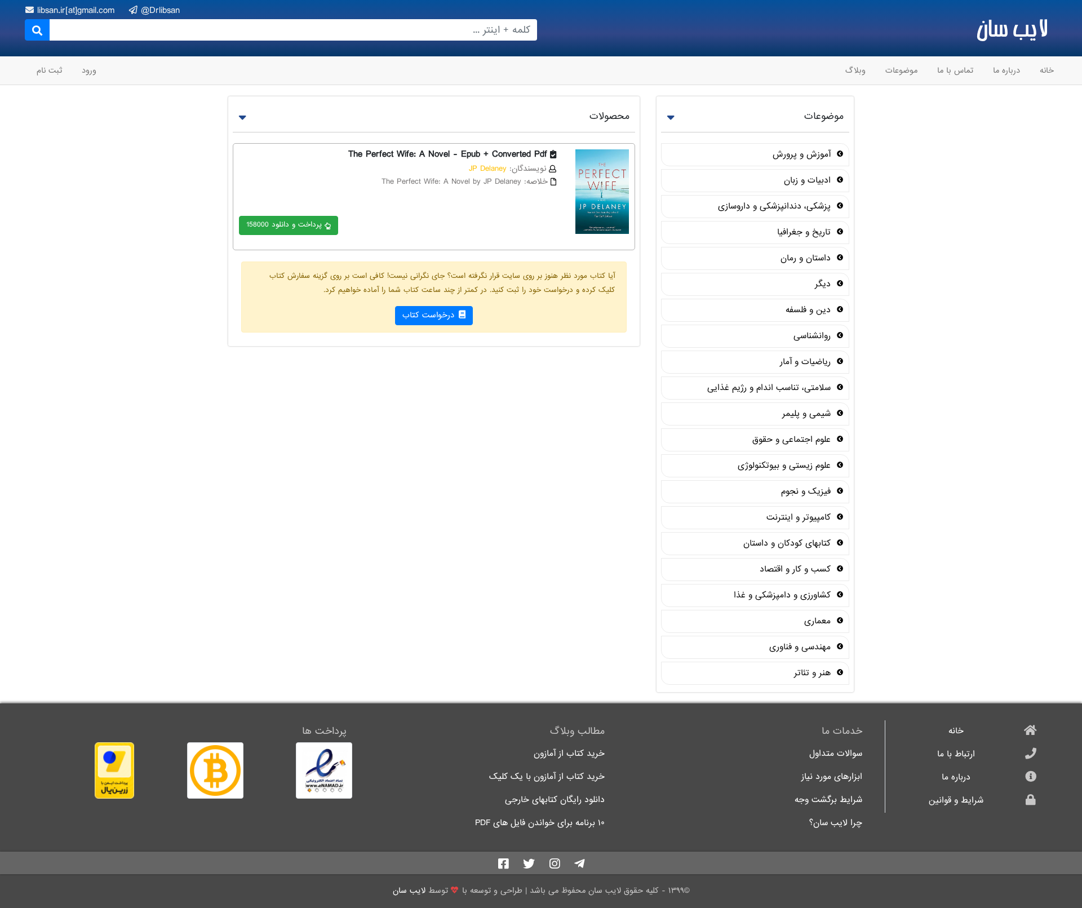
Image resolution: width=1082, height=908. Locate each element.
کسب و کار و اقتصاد (796, 569)
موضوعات (901, 70)
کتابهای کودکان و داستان (788, 543)
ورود (89, 70)
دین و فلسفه (809, 310)
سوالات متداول (835, 754)
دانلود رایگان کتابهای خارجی (555, 800)
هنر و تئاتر (813, 673)
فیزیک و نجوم (807, 491)
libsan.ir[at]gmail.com (77, 10)
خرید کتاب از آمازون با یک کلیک (547, 777)
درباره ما (1006, 70)
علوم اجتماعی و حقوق (792, 439)
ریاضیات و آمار (806, 362)
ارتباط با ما (956, 754)
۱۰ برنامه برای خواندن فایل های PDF (540, 823)
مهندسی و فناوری (801, 647)
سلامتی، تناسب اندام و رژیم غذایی (770, 388)
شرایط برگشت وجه (828, 800)
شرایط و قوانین (956, 801)
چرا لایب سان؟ (835, 823)
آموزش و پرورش (803, 154)
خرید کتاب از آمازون (569, 754)
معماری (818, 621)
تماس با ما (955, 70)
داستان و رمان (807, 258)
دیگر (824, 284)
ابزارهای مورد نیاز (831, 777)
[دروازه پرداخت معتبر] (88, 770)
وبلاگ (855, 70)
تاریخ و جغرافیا (805, 232)
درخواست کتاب (429, 315)
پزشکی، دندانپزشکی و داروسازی (775, 206)
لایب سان (1011, 28)
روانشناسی (813, 336)
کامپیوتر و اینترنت (799, 517)
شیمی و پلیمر (807, 413)
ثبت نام (49, 70)
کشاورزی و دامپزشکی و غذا (783, 595)
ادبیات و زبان (808, 180)
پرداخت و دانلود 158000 (284, 224)
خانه (1047, 70)
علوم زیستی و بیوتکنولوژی (785, 465)
